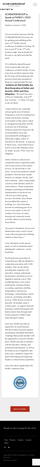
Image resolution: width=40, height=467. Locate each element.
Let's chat (31, 428)
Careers (20, 440)
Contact (28, 440)
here (11, 252)
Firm (6, 440)
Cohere (14, 460)
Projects (12, 440)
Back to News (20, 409)
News (6, 443)
